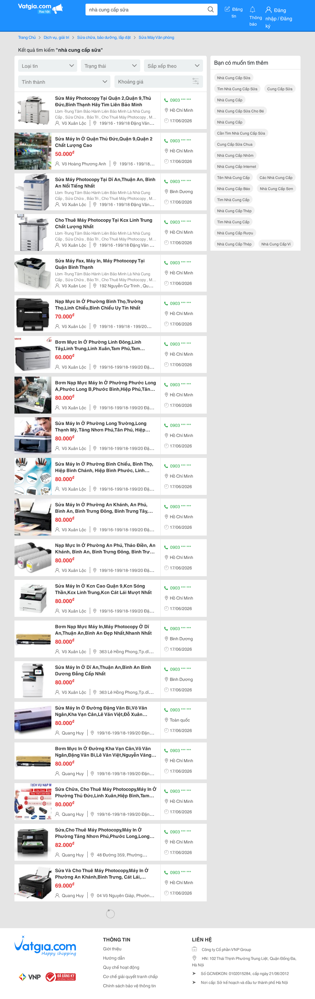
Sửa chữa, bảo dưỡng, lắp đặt (104, 37)
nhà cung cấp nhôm (235, 155)
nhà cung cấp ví (276, 243)
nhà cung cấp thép (234, 210)
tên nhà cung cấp (233, 177)
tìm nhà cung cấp (233, 199)
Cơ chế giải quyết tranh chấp (130, 976)
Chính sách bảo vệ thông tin (129, 985)
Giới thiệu (112, 948)
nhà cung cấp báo (233, 188)
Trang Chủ (27, 37)
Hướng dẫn (114, 958)
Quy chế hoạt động (121, 967)
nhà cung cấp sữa (233, 77)
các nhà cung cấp (276, 177)
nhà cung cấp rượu (235, 232)
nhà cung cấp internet (236, 166)
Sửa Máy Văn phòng (156, 37)
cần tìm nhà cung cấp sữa (241, 132)
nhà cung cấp (229, 99)
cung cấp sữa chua (235, 144)
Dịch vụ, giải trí (56, 37)
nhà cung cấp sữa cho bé (240, 110)
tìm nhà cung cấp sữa (237, 88)
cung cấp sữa (280, 88)
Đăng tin (237, 10)
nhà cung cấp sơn (276, 188)
